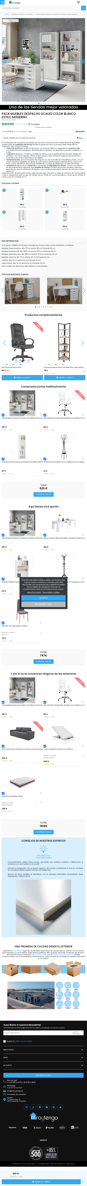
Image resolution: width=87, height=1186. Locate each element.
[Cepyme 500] (36, 1153)
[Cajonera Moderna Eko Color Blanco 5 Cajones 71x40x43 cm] (22, 216)
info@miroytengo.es (15, 1091)
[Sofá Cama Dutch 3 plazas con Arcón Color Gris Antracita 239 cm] (22, 734)
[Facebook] (40, 1107)
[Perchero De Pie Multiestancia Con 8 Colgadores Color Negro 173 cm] (64, 567)
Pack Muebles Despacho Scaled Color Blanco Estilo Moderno (22, 418)
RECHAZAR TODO (43, 604)
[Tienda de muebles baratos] (17, 3)
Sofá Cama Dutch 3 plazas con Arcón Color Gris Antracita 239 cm (22, 749)
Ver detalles (22, 207)
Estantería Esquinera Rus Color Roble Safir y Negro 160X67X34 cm (64, 367)
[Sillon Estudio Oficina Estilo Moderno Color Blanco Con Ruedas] (64, 403)
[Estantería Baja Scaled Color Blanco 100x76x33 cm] (22, 567)
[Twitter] (60, 1107)
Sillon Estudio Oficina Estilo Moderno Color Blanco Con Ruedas (64, 418)
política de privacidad (23, 1041)
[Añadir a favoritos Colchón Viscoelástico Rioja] (41, 793)
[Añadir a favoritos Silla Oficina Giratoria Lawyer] (41, 371)
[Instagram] (27, 1107)
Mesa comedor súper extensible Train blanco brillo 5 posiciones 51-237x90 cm (64, 538)
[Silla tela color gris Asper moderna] (22, 611)
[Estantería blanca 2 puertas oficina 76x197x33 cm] (22, 194)
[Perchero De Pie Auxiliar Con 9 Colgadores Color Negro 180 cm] (64, 447)
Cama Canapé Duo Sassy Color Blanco (58, 749)
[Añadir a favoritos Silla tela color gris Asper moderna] (41, 622)
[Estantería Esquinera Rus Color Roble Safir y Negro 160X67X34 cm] (64, 340)
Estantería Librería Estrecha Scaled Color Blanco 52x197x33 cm (22, 462)
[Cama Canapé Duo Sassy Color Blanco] (64, 734)
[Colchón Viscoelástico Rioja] (22, 782)
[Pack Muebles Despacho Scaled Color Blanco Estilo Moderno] (22, 403)
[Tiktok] (33, 1107)
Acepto (43, 598)
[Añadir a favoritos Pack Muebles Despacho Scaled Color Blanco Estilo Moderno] (41, 414)
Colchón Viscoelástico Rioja (12, 796)
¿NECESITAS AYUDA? (43, 1075)
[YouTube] (47, 1107)
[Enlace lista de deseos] (78, 2)
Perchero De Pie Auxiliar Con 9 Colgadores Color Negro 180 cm (64, 462)
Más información (34, 592)
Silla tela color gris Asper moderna (15, 626)
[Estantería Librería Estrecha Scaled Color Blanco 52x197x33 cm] (22, 447)
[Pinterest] (54, 1107)
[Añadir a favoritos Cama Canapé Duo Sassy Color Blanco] (83, 746)
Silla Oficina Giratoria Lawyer (11, 367)
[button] (4, 61)
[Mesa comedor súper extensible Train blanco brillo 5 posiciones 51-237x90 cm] (64, 523)
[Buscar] (83, 8)
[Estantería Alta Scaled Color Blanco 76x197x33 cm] (65, 216)
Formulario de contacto (16, 1094)
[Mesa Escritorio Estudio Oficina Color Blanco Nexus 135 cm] (65, 194)
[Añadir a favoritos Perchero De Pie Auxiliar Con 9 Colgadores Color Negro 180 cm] (83, 458)
